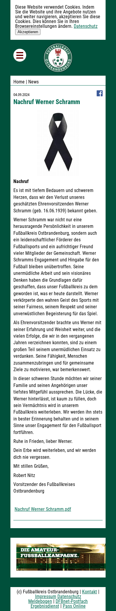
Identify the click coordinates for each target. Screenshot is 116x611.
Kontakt (89, 592)
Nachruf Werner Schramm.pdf (43, 509)
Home (19, 82)
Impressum (45, 596)
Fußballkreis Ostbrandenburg (58, 58)
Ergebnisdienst (45, 606)
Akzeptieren (28, 32)
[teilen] (100, 94)
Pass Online (74, 606)
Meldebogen (40, 601)
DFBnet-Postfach (72, 601)
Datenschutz (86, 26)
